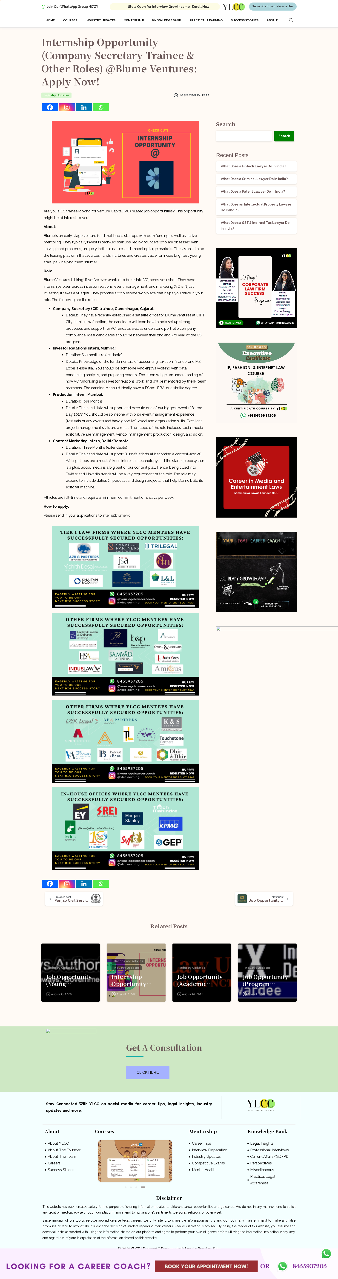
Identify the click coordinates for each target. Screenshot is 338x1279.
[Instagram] (67, 106)
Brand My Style (209, 1245)
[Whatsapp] (101, 106)
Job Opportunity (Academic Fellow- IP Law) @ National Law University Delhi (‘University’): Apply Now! (201, 979)
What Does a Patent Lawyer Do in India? (253, 190)
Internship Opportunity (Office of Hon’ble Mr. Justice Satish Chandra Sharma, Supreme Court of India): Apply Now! (135, 979)
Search (225, 122)
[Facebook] (50, 106)
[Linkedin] (84, 106)
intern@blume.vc (116, 514)
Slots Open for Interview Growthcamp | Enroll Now (168, 5)
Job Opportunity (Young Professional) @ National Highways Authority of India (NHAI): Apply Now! (69, 979)
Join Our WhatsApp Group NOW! (72, 5)
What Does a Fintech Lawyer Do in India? (253, 164)
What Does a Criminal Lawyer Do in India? (254, 177)
